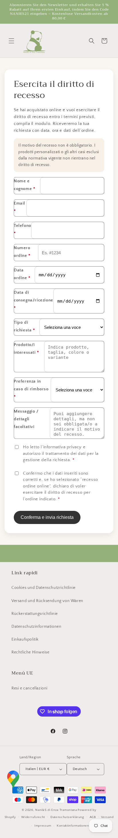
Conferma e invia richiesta (47, 517)
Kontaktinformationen (73, 825)
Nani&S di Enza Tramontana (56, 810)
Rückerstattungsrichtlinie (34, 613)
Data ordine (22, 274)
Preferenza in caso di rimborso (31, 389)
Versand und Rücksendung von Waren (47, 601)
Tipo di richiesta (24, 326)
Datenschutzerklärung (67, 817)
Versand (107, 817)
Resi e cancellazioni (29, 688)
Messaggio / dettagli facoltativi (26, 419)
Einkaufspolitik (25, 639)
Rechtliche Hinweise (30, 652)
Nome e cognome (24, 185)
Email (19, 207)
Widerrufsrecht (33, 817)
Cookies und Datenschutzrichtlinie (43, 587)
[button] (11, 41)
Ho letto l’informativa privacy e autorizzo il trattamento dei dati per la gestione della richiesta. (61, 453)
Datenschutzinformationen (36, 626)
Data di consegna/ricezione (33, 300)
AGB (93, 817)
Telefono (22, 229)
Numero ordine (22, 251)
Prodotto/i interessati (26, 348)
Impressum (42, 825)
